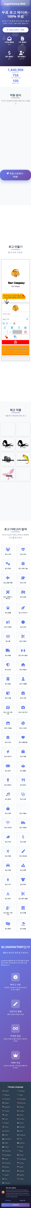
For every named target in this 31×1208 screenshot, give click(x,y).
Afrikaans (22, 1091)
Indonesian (7, 1139)
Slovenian (7, 1171)
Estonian (21, 1119)
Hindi (6, 1135)
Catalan (21, 1107)
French (6, 1127)
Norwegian (7, 1155)
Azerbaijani (22, 1099)
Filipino (6, 1123)
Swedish (21, 1175)
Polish (6, 1159)
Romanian (7, 1163)
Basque (6, 1103)
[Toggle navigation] (3, 8)
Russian (21, 1163)
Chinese (6, 1111)
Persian (21, 1155)
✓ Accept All (15, 1205)
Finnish (21, 1123)
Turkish (21, 1179)
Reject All (22, 1200)
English (6, 1091)
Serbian (6, 1167)
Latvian (21, 1147)
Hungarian (22, 1135)
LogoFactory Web (14, 3)
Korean (6, 1147)
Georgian (22, 1127)
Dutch (6, 1119)
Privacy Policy (13, 1196)
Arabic (21, 1095)
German (6, 1131)
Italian (6, 1143)
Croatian (21, 1111)
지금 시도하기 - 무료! (16, 30)
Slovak (21, 1167)
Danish (21, 1115)
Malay (21, 1151)
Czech (6, 1115)
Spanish (21, 1171)
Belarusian (22, 1103)
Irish (20, 1139)
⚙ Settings (8, 1200)
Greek (21, 1131)
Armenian (7, 1099)
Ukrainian (7, 1183)
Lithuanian (7, 1151)
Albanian (7, 1095)
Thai (5, 1179)
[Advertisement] (15, 220)
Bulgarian (7, 1107)
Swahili (6, 1175)
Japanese (22, 1143)
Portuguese (22, 1159)
